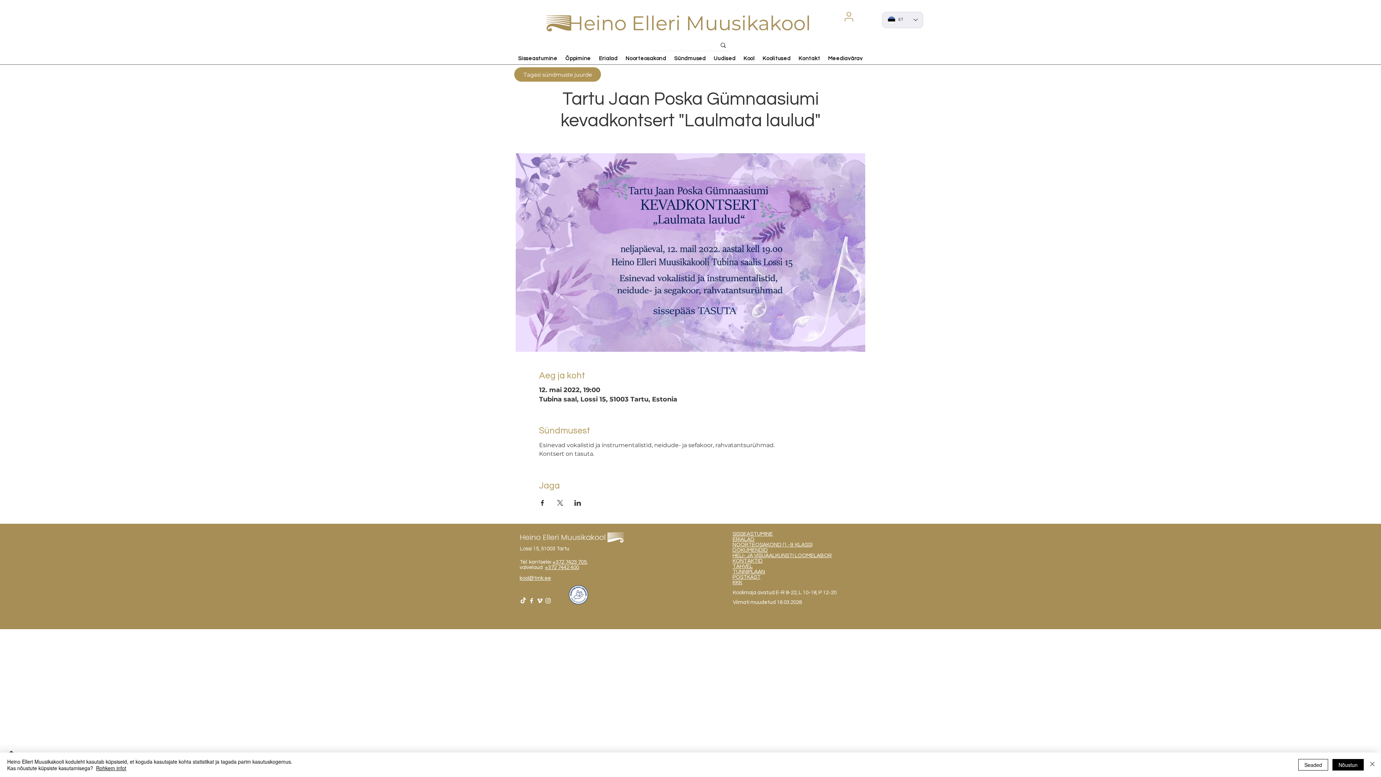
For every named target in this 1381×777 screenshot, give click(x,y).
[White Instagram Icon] (548, 600)
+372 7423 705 (569, 562)
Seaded (1313, 764)
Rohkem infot (111, 768)
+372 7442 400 (562, 567)
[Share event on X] (560, 503)
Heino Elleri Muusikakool (689, 23)
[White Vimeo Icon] (539, 600)
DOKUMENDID (750, 550)
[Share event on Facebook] (542, 503)
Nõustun (1348, 764)
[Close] (1372, 764)
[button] (849, 16)
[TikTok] (523, 600)
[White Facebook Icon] (531, 600)
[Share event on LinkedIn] (577, 503)
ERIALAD (744, 539)
